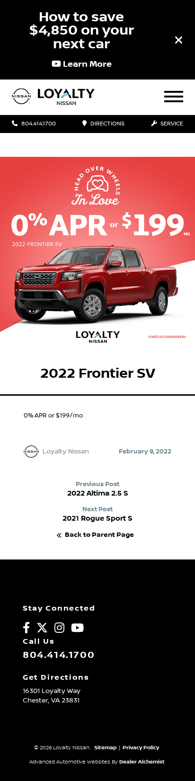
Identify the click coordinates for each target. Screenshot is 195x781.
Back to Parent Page (99, 535)
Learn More (86, 64)
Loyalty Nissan (66, 451)
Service (171, 124)
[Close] (179, 39)
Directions (106, 124)
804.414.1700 (38, 124)
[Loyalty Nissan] (21, 97)
